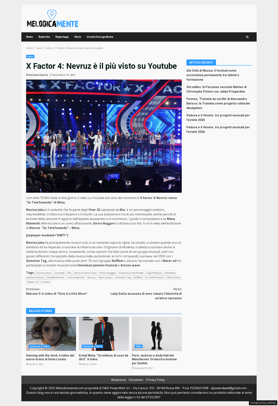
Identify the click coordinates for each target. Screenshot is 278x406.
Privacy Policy (155, 380)
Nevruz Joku (106, 277)
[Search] (247, 37)
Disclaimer (136, 380)
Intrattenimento (55, 277)
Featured (35, 346)
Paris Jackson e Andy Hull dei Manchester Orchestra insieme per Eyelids (157, 334)
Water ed (32, 282)
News (29, 36)
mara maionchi (76, 277)
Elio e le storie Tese (86, 273)
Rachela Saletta (38, 75)
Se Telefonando (154, 277)
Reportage (62, 36)
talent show (173, 277)
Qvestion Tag (123, 277)
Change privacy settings (263, 402)
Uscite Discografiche (100, 36)
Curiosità (59, 273)
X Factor (45, 282)
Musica (92, 277)
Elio (69, 273)
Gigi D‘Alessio (154, 273)
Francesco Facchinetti (131, 273)
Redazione (118, 380)
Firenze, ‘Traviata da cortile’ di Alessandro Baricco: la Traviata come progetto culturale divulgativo (218, 103)
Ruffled (138, 277)
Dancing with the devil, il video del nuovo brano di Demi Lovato (51, 334)
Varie (77, 36)
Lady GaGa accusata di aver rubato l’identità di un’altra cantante (146, 293)
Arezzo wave (43, 273)
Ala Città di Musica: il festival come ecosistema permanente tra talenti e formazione (212, 75)
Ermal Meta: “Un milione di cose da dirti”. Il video (104, 334)
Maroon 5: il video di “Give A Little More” (56, 291)
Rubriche (44, 36)
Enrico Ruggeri (108, 273)
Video (30, 56)
